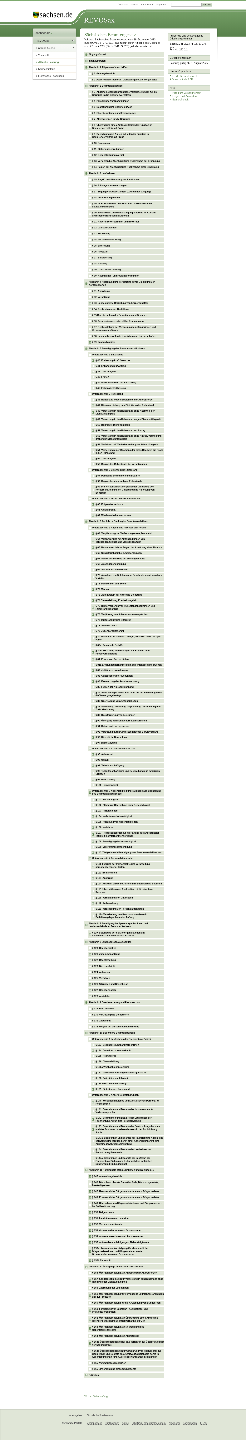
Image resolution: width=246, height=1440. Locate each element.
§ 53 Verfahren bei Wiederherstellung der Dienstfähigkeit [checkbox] (127, 444)
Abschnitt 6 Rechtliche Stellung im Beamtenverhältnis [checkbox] (118, 521)
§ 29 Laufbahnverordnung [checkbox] (106, 269)
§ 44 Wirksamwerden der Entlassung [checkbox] (116, 382)
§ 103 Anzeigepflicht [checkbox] (107, 810)
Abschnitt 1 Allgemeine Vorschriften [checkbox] (108, 67)
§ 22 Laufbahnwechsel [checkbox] (104, 227)
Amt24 (125, 1423)
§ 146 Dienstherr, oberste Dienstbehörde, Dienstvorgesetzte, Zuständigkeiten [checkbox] (125, 1184)
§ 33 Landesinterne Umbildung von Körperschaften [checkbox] (120, 303)
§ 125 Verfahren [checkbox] (101, 978)
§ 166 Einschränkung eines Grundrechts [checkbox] (114, 1369)
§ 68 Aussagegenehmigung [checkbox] (111, 564)
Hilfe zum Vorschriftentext (186, 92)
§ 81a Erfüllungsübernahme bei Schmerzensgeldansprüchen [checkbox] (129, 665)
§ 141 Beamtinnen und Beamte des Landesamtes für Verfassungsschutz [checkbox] (125, 1111)
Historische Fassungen (51, 75)
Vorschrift (43, 55)
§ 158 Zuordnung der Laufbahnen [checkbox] (110, 1287)
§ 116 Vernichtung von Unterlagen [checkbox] (114, 897)
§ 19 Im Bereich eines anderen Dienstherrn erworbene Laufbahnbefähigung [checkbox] (122, 205)
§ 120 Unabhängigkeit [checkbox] (104, 948)
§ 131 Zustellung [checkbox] (101, 1020)
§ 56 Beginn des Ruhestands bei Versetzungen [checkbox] (121, 464)
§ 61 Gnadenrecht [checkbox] (106, 509)
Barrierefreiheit (180, 99)
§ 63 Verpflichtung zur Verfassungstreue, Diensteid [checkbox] (123, 533)
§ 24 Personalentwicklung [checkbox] (106, 239)
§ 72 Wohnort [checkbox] (103, 589)
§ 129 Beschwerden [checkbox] (103, 1008)
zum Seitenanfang (97, 1396)
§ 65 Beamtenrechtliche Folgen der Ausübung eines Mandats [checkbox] (129, 547)
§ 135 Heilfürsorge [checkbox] (106, 1056)
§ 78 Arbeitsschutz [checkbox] (106, 625)
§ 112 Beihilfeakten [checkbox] (106, 872)
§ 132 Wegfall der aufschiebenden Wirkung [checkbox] (115, 1026)
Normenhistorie (46, 69)
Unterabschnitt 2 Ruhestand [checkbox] (107, 394)
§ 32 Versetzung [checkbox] (101, 297)
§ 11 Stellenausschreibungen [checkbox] (108, 149)
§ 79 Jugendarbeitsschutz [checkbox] (110, 631)
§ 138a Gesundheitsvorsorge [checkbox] (111, 1083)
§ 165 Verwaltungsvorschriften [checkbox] (109, 1363)
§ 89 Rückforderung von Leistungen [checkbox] (115, 715)
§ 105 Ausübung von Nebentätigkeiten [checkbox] (117, 822)
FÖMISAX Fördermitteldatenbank (149, 1423)
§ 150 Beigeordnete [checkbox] (103, 1212)
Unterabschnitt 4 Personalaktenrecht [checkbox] (112, 858)
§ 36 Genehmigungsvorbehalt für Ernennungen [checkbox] (118, 321)
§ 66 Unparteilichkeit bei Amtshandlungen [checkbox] (119, 553)
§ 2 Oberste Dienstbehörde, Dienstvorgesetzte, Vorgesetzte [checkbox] (124, 79)
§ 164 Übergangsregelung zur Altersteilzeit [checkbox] (115, 1336)
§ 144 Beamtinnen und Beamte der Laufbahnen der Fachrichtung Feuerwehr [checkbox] (124, 1151)
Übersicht (123, 4)
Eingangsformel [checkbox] (97, 54)
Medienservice (94, 1423)
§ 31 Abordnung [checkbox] (101, 291)
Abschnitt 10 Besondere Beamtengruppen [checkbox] (112, 1032)
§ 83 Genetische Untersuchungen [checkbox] (114, 675)
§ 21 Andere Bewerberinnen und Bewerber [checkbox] (115, 221)
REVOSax (99, 20)
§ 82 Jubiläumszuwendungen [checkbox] (112, 670)
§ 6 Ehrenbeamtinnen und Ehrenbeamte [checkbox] (114, 113)
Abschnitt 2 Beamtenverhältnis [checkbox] (106, 85)
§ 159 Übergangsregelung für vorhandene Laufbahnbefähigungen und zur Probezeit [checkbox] (128, 1295)
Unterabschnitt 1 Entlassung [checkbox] (107, 354)
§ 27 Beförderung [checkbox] (102, 257)
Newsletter (174, 1423)
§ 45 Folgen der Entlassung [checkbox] (111, 388)
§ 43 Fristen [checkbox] (102, 377)
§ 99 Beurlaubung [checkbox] (105, 779)
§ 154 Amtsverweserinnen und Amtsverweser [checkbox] (117, 1236)
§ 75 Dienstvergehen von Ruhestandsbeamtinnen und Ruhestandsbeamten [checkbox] (125, 607)
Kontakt (134, 4)
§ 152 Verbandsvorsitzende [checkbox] (107, 1224)
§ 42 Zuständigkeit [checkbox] (106, 371)
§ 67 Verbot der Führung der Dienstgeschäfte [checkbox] (120, 558)
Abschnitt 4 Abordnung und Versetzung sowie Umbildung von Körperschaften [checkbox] (122, 283)
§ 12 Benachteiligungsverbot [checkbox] (108, 155)
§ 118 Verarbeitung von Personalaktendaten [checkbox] (120, 909)
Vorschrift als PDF (182, 79)
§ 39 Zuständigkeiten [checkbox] (103, 342)
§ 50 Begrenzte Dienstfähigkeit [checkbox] (113, 425)
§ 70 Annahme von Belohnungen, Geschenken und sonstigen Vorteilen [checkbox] (129, 577)
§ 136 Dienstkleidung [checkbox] (107, 1061)
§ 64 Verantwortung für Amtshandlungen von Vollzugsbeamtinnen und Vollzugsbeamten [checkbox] (120, 540)
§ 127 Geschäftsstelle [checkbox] (104, 990)
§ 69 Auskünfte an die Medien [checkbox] (112, 569)
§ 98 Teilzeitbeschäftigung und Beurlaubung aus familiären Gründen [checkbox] (128, 773)
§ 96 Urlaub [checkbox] (102, 760)
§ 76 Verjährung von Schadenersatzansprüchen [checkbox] (122, 614)
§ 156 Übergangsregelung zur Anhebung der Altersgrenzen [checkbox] (124, 1272)
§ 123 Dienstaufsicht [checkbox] (103, 966)
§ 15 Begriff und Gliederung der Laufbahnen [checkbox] (116, 179)
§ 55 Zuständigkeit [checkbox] (106, 458)
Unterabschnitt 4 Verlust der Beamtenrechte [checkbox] (116, 498)
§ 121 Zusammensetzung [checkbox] (106, 954)
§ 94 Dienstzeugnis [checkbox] (106, 742)
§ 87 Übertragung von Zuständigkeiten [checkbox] (117, 701)
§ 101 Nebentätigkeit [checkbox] (107, 799)
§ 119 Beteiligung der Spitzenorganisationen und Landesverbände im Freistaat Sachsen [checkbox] (118, 934)
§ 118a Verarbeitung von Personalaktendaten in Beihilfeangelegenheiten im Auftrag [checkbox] (121, 916)
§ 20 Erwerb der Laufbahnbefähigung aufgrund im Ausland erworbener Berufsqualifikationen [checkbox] (124, 214)
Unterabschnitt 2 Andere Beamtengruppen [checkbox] (115, 1095)
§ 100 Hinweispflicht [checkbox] (107, 785)
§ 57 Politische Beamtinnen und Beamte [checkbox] (118, 475)
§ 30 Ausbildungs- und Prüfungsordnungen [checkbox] (115, 275)
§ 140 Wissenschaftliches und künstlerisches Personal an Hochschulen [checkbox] (127, 1102)
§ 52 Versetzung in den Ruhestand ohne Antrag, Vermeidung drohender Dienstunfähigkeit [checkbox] (128, 437)
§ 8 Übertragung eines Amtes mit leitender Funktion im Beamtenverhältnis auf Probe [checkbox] (122, 127)
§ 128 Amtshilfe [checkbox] (101, 996)
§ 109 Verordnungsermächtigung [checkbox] (114, 847)
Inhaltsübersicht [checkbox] (97, 60)
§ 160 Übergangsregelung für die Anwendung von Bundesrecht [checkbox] (126, 1302)
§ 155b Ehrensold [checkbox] (101, 1260)
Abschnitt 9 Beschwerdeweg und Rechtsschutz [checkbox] (114, 1002)
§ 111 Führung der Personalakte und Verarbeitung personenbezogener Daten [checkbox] (123, 865)
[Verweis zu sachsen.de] (54, 15)
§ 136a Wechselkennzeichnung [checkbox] (112, 1067)
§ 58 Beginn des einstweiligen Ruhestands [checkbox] (119, 481)
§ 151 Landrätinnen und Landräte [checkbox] (110, 1218)
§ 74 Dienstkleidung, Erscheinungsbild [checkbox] (116, 600)
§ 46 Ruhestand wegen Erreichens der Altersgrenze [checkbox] (124, 399)
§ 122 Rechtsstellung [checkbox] (104, 960)
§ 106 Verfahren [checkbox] (104, 827)
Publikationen (112, 1423)
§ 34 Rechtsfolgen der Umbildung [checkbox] (110, 309)
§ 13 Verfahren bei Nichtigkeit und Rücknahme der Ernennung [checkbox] (126, 161)
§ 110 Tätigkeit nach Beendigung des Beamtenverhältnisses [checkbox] (129, 852)
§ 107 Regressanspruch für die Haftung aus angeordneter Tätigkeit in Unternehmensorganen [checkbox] (127, 834)
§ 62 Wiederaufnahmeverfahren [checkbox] (113, 515)
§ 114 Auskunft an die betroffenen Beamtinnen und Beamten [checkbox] (129, 883)
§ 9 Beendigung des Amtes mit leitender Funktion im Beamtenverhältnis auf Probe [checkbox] (121, 136)
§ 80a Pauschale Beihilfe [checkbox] (109, 645)
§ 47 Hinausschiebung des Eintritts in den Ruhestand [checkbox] (125, 405)
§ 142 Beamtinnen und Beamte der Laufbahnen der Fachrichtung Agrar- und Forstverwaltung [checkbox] (124, 1119)
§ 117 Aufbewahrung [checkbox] (107, 903)
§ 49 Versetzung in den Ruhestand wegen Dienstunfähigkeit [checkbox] (128, 419)
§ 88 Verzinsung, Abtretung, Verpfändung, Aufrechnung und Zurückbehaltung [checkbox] (128, 708)
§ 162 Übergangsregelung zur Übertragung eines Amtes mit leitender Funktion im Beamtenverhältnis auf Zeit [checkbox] (125, 1319)
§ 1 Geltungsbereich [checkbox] (103, 73)
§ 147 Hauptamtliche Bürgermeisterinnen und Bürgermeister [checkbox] (125, 1191)
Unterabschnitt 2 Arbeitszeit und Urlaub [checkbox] (113, 748)
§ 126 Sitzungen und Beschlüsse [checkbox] (110, 984)
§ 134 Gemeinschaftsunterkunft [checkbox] (113, 1050)
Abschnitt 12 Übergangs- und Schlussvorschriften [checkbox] (116, 1266)
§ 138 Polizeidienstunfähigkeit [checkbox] (112, 1078)
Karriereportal (190, 1423)
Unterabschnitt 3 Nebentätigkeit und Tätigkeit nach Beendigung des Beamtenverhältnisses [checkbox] (126, 792)
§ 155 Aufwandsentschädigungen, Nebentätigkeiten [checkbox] (120, 1242)
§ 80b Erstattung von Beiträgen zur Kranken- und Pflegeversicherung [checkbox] (123, 652)
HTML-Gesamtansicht (184, 76)
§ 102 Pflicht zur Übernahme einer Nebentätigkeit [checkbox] (123, 805)
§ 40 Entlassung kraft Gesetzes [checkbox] (113, 360)
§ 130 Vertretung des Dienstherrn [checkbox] (110, 1014)
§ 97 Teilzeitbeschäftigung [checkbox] (110, 765)
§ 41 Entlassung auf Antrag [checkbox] (111, 366)
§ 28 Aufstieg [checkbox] (99, 263)
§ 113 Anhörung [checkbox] (104, 878)
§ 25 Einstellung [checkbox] (101, 245)
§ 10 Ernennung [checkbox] (101, 143)
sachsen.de (43, 32)
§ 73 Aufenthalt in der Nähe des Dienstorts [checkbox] (119, 594)
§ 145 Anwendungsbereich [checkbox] (107, 1176)
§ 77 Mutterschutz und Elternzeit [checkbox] (113, 620)
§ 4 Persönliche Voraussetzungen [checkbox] (110, 101)
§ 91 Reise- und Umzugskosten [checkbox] (113, 726)
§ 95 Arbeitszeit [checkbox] (104, 754)
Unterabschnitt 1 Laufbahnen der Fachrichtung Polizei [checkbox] (121, 1039)
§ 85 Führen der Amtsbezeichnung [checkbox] (115, 687)
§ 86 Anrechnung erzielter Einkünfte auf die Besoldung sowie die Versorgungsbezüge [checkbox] (129, 694)
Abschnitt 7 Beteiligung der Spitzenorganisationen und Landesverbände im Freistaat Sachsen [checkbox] (118, 925)
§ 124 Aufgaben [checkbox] (101, 972)
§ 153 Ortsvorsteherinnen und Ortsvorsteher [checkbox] (116, 1230)
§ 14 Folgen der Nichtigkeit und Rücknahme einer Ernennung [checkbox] (125, 167)
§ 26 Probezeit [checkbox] (100, 251)
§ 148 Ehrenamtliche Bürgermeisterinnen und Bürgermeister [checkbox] (125, 1197)
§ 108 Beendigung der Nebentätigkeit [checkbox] (116, 841)
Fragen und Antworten (184, 96)
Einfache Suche (45, 47)
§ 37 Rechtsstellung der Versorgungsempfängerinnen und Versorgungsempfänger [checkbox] (124, 329)
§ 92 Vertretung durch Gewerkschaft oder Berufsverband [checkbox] (127, 731)
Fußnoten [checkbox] (94, 1375)
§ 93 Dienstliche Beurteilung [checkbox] (111, 737)
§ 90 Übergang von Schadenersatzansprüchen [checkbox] (121, 720)
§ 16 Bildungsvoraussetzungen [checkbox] (109, 185)
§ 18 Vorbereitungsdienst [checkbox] (106, 197)
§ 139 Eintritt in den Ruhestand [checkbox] (113, 1089)
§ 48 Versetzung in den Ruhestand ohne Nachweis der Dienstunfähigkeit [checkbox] (125, 412)
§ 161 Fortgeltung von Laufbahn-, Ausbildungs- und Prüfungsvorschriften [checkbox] (120, 1310)
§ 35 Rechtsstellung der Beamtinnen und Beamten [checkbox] (119, 315)
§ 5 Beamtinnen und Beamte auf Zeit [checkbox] (112, 107)
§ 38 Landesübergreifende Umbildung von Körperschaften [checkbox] (124, 336)
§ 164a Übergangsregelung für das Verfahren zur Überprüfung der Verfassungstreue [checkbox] (128, 1343)
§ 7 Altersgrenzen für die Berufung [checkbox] (111, 119)
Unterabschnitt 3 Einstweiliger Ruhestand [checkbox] (114, 470)
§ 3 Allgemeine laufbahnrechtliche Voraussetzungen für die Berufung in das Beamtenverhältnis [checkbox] (124, 93)
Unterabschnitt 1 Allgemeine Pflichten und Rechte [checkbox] (119, 527)
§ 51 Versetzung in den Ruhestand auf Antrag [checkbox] (120, 430)
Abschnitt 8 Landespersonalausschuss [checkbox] (110, 942)
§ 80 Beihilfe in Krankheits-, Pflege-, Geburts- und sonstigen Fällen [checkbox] (128, 638)
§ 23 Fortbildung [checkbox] (101, 233)
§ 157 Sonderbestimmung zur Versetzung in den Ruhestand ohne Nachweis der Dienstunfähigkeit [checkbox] (127, 1280)
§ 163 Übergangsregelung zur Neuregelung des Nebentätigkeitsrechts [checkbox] (118, 1328)
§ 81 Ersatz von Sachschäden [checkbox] (112, 659)
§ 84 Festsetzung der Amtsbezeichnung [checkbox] (117, 681)
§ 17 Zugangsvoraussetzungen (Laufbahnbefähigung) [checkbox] (121, 191)
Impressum (147, 4)
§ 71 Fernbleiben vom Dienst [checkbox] (111, 583)
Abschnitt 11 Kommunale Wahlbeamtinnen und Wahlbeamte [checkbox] (121, 1170)
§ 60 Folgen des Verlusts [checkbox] (109, 504)
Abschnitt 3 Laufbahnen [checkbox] (102, 173)
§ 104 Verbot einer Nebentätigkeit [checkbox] (114, 816)
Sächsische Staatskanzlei (100, 1415)
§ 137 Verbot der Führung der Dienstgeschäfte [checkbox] (121, 1072)
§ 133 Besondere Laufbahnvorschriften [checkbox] (117, 1045)
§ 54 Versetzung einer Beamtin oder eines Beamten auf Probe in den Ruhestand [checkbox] (129, 452)
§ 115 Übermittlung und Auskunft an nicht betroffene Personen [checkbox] (124, 891)
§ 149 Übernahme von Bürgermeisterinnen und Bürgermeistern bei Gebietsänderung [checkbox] (127, 1205)
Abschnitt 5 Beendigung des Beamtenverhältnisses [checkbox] (117, 348)
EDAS (203, 1423)
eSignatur (161, 4)
